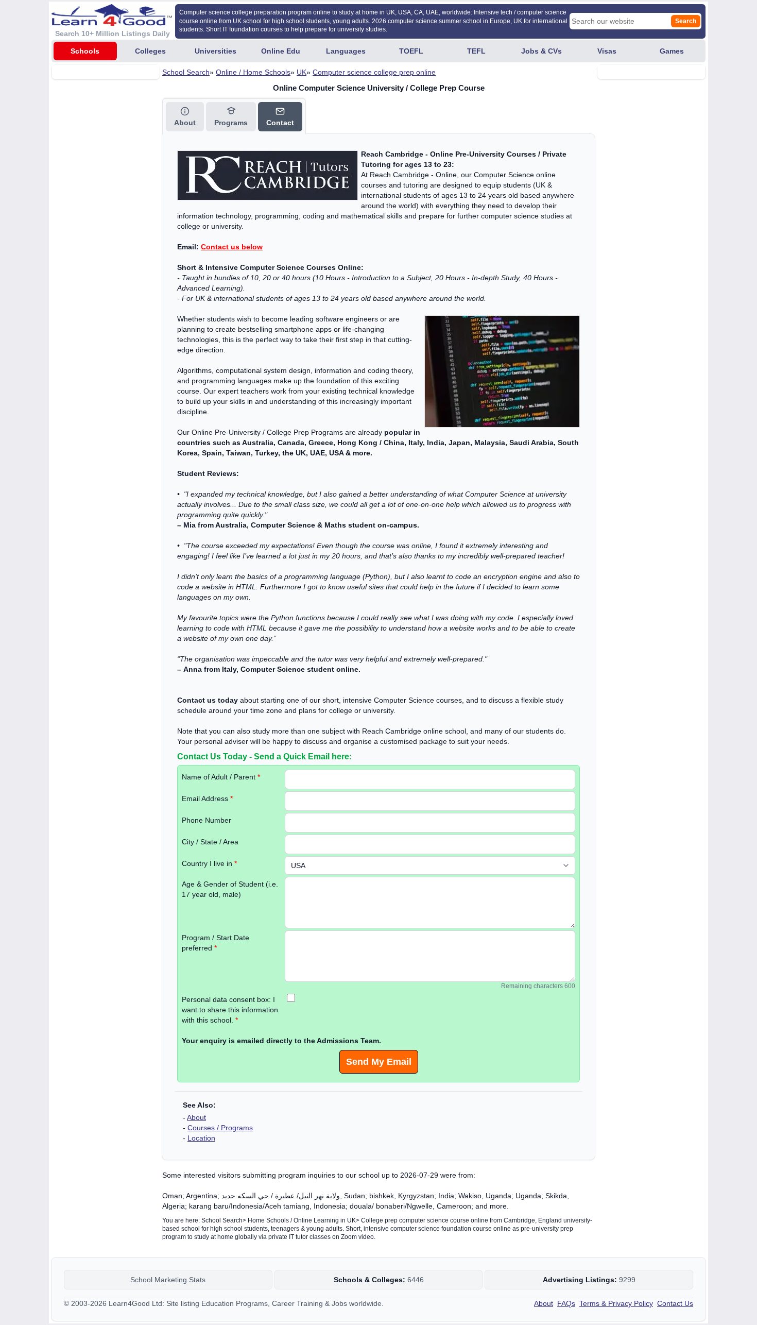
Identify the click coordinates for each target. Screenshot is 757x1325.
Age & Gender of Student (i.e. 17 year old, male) (230, 889)
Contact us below (232, 247)
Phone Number (206, 820)
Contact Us (675, 1303)
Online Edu (280, 51)
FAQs (566, 1303)
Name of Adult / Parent (221, 777)
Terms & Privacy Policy (616, 1303)
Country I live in (209, 863)
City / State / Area (210, 842)
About (196, 1117)
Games (672, 51)
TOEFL (411, 51)
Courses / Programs (220, 1128)
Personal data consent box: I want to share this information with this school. (230, 1009)
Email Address (207, 798)
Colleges (150, 51)
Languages (346, 51)
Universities (215, 51)
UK (301, 72)
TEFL (476, 51)
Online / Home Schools (253, 72)
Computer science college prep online (374, 72)
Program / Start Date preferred (215, 942)
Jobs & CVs (541, 51)
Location (201, 1138)
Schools (85, 51)
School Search (186, 72)
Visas (606, 51)
